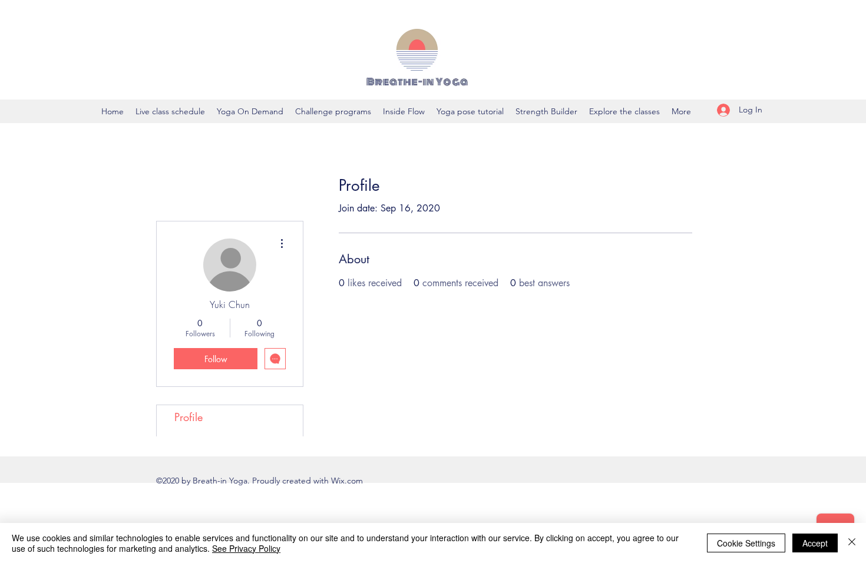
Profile (188, 417)
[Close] (852, 543)
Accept (815, 543)
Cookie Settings (746, 543)
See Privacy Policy (246, 548)
